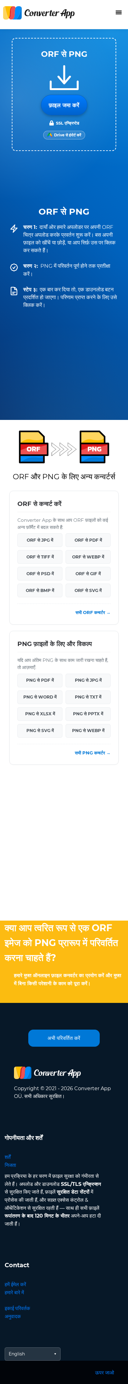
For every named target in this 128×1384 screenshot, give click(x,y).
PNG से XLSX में (40, 713)
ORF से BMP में (40, 590)
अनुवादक (13, 1316)
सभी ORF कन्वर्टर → (93, 612)
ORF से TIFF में (40, 556)
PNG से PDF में (40, 680)
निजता (10, 1165)
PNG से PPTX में (88, 713)
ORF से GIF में (88, 573)
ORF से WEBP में (88, 556)
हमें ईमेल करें (15, 1284)
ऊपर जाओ (104, 1373)
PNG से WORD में (40, 696)
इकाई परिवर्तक (17, 1308)
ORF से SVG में (88, 590)
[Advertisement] (64, 844)
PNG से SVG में (40, 730)
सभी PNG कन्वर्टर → (93, 753)
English (17, 1354)
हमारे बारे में (14, 1292)
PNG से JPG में (88, 680)
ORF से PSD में (40, 573)
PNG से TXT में (88, 696)
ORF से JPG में (40, 540)
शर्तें (8, 1157)
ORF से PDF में (88, 540)
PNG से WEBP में (88, 730)
